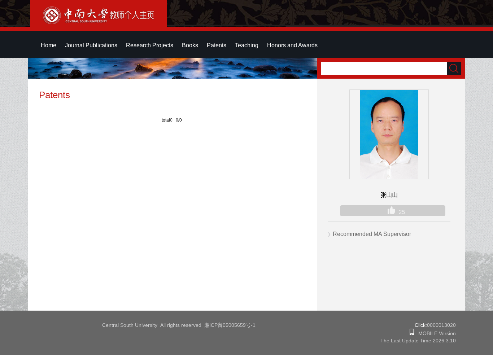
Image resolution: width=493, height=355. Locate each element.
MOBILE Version (435, 333)
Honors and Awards (292, 45)
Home (48, 45)
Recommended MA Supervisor (372, 234)
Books (190, 45)
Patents (216, 45)
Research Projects (149, 45)
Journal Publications (91, 45)
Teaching (246, 45)
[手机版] (412, 333)
